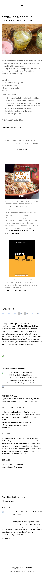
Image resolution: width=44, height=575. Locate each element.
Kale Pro (29, 568)
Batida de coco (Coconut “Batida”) (26, 143)
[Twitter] (31, 156)
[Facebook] (11, 156)
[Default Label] (18, 156)
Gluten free (17, 127)
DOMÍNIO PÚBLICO (9, 396)
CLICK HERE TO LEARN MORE (16, 290)
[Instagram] (24, 156)
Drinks (11, 127)
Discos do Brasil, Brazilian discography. (17, 422)
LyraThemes (30, 571)
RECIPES (22, 127)
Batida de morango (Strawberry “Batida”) (20, 140)
